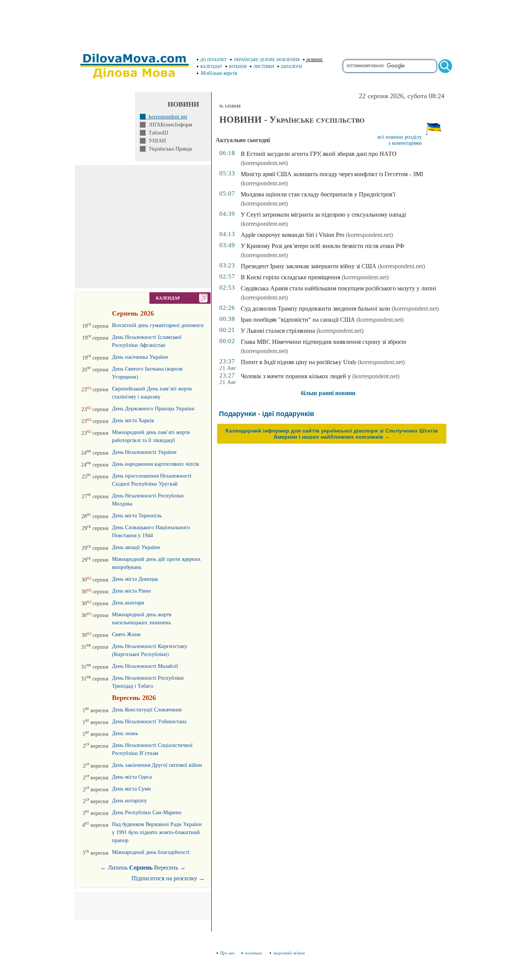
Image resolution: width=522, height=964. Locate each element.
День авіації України (136, 547)
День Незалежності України (144, 452)
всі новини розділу (400, 137)
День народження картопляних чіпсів (155, 464)
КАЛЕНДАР (211, 66)
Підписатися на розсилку (168, 878)
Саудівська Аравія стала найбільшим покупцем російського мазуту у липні (338, 288)
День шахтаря (128, 603)
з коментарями (405, 143)
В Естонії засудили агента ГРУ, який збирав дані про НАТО (319, 154)
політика (254, 953)
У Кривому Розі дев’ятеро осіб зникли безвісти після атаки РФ (322, 246)
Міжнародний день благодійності (151, 852)
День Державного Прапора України (153, 409)
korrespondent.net (166, 117)
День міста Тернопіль (137, 515)
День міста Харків (133, 420)
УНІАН (156, 141)
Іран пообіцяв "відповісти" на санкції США (298, 319)
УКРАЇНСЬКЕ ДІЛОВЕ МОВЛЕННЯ (266, 59)
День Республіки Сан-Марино (147, 812)
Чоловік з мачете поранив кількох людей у (296, 376)
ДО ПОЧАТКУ (213, 59)
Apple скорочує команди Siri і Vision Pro (292, 235)
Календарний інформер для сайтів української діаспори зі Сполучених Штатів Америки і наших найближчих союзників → (331, 434)
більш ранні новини (328, 393)
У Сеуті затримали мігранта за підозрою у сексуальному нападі (323, 214)
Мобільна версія (219, 73)
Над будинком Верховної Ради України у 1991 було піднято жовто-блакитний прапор (157, 832)
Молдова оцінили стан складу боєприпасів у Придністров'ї (318, 194)
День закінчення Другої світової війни (157, 765)
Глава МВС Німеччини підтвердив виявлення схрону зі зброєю (323, 342)
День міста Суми (131, 789)
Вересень (166, 867)
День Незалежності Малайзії (145, 666)
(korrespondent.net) (264, 163)
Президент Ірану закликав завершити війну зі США (308, 266)
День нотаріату (129, 801)
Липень (118, 867)
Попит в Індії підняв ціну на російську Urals (298, 362)
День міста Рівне (131, 591)
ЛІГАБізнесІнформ (169, 125)
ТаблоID (157, 133)
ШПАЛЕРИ (291, 66)
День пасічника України (140, 357)
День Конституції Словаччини (147, 710)
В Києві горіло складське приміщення (290, 277)
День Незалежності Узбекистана (149, 721)
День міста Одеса (132, 777)
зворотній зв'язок (289, 953)
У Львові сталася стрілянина (278, 330)
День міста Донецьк (135, 579)
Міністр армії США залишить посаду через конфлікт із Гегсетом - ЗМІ (332, 174)
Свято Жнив (126, 634)
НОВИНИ (314, 60)
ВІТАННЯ (238, 66)
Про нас (227, 953)
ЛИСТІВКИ (263, 66)
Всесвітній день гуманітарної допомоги (158, 325)
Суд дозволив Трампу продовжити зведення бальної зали (315, 308)
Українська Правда (169, 149)
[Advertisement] (261, 23)
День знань (125, 733)
